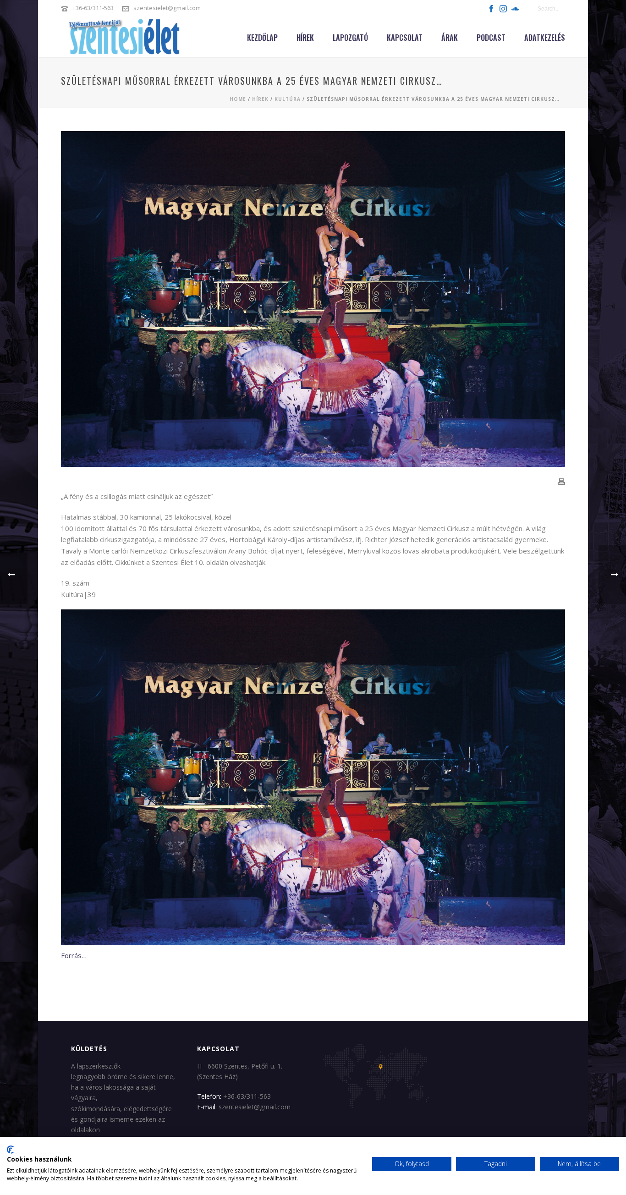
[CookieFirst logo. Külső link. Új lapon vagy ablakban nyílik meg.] (10, 1150)
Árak (449, 37)
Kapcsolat (405, 37)
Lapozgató (350, 37)
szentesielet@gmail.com (167, 8)
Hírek (305, 37)
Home (238, 99)
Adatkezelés (544, 37)
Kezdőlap (262, 37)
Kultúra (288, 99)
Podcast (491, 37)
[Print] (561, 481)
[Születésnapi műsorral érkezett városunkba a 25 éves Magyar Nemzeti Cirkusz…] (313, 299)
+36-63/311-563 (93, 8)
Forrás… (74, 955)
